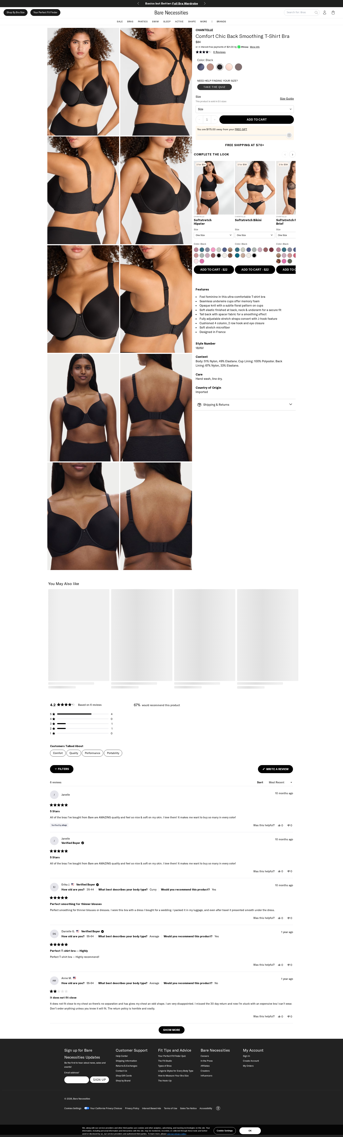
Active (179, 21)
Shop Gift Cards (124, 1075)
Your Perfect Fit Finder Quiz (172, 1055)
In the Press (207, 1060)
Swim (155, 21)
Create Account (251, 1060)
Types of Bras (165, 1065)
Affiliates (205, 1065)
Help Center (122, 1055)
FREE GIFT (241, 129)
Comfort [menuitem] (58, 753)
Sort (260, 782)
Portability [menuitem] (113, 753)
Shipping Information (126, 1060)
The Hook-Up (165, 1080)
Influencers (206, 1075)
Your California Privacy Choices (106, 1108)
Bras (130, 21)
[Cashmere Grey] (200, 69)
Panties (143, 21)
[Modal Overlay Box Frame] (224, 85)
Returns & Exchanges (126, 1065)
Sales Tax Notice (188, 1108)
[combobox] (245, 109)
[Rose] (229, 69)
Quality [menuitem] (73, 753)
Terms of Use (170, 1108)
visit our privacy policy (176, 1134)
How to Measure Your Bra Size (173, 1075)
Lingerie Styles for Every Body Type (175, 1070)
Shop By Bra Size (15, 12)
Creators (205, 1070)
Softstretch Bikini (248, 220)
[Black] (219, 69)
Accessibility (206, 1108)
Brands (221, 21)
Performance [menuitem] (92, 753)
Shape (192, 21)
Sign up (99, 1079)
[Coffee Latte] (210, 69)
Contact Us (121, 1070)
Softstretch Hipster (203, 221)
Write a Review (279, 770)
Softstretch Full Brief (288, 221)
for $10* (172, 3)
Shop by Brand (123, 1080)
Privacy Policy (132, 1108)
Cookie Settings (225, 1130)
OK (250, 1130)
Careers (205, 1055)
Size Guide (287, 98)
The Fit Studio (165, 1060)
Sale (120, 21)
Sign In (246, 1055)
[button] (334, 12)
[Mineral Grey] (238, 69)
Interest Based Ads (151, 1108)
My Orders (248, 1065)
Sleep (167, 21)
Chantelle (204, 30)
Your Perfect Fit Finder (45, 12)
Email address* (71, 1072)
